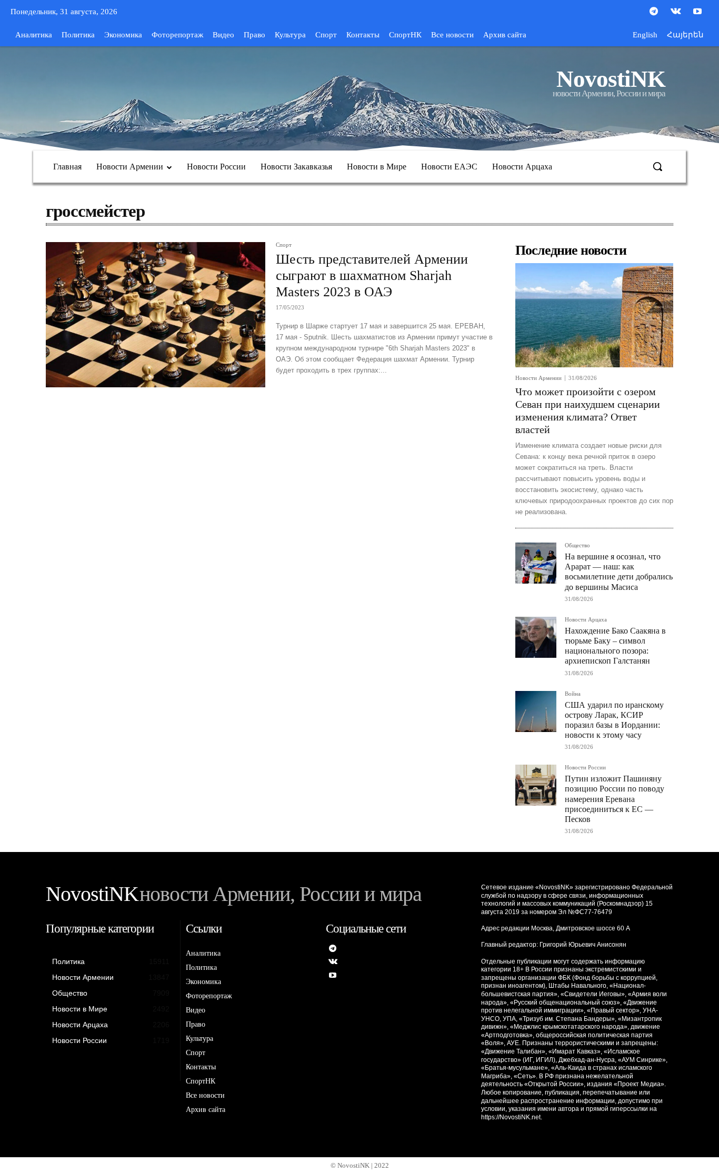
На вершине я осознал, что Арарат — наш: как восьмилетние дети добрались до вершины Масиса (619, 571)
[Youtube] (697, 12)
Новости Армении (538, 378)
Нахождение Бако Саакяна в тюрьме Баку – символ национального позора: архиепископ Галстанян (615, 646)
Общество (577, 545)
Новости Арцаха (586, 620)
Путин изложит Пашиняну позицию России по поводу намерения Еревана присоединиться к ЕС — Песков (614, 799)
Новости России (585, 767)
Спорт (284, 245)
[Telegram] (654, 12)
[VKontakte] (676, 12)
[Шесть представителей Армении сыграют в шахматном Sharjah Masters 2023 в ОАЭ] (155, 314)
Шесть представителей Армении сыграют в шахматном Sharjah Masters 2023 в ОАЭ (372, 275)
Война (573, 694)
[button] (657, 166)
